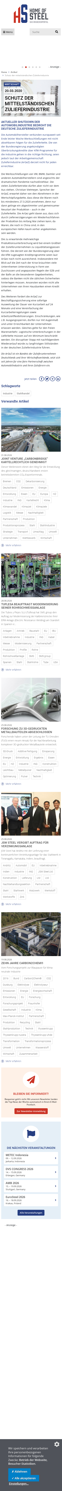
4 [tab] (32, 67)
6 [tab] (39, 67)
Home (4, 72)
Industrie (7, 393)
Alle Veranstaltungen (31, 1212)
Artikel (14, 72)
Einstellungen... (19, 1484)
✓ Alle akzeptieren (24, 1478)
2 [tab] (26, 67)
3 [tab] (29, 67)
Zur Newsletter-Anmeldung (31, 1111)
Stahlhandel (23, 393)
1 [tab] (22, 67)
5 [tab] (36, 67)
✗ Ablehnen (19, 1471)
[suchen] (57, 31)
